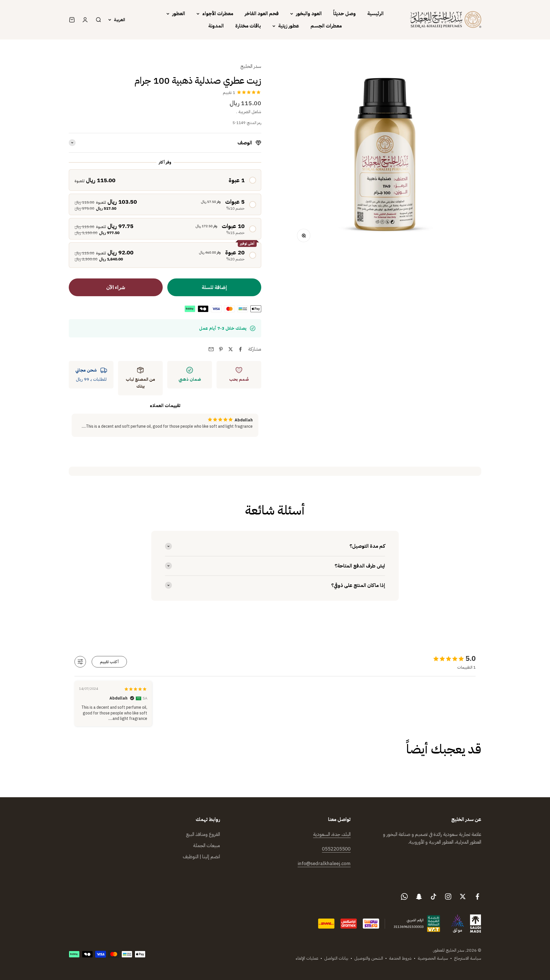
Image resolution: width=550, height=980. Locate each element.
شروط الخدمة (400, 958)
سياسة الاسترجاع (467, 958)
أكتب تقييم (109, 662)
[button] (165, 180)
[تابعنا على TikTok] (433, 896)
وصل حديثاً (344, 13)
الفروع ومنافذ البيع (203, 834)
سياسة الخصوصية (433, 958)
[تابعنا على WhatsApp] (404, 896)
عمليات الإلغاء (307, 958)
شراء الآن (115, 287)
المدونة (216, 26)
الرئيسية (375, 13)
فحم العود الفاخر (262, 13)
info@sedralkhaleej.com (324, 863)
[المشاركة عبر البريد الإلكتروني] (211, 349)
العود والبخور (309, 13)
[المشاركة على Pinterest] (221, 349)
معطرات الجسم (326, 26)
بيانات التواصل (336, 958)
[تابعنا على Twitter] (463, 896)
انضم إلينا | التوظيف (201, 856)
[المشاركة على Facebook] (240, 349)
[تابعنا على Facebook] (477, 896)
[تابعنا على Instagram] (448, 896)
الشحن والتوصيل (368, 958)
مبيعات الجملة (206, 845)
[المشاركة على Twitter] (230, 349)
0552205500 (336, 849)
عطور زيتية (288, 26)
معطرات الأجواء (217, 13)
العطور (178, 13)
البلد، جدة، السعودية (332, 834)
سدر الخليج (250, 66)
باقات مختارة (248, 26)
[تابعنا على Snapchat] (419, 896)
